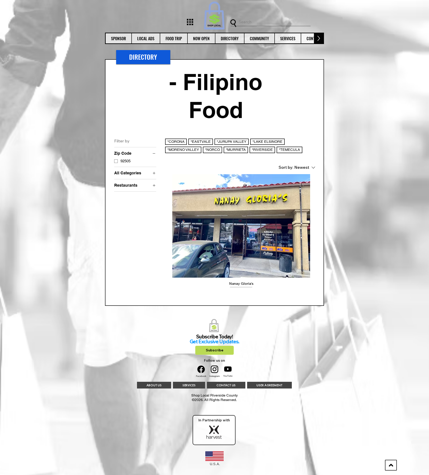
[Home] (190, 22)
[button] (118, 38)
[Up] (391, 465)
